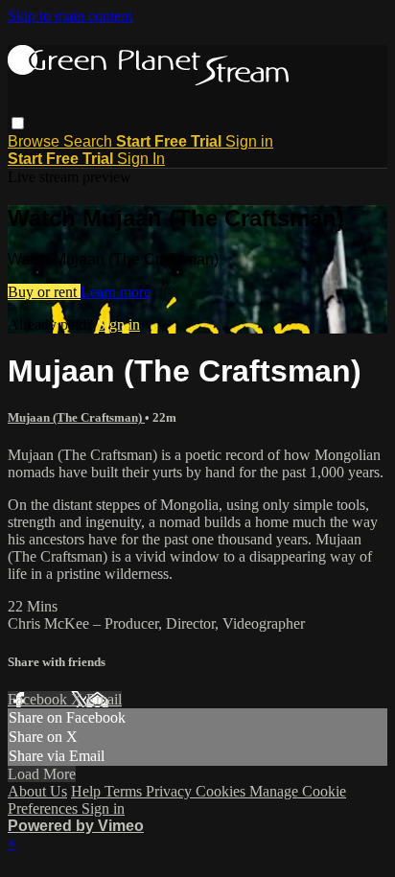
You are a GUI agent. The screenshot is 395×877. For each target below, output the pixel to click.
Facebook (39, 699)
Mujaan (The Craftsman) (76, 417)
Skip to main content (70, 16)
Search (89, 141)
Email (104, 699)
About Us (37, 791)
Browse (35, 141)
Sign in (249, 141)
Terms (125, 791)
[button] (18, 123)
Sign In (141, 158)
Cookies (222, 791)
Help (88, 791)
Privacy (171, 791)
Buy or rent (44, 292)
